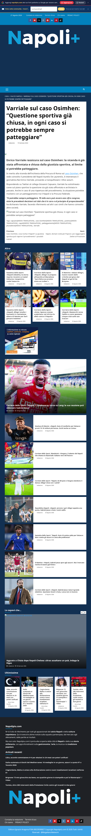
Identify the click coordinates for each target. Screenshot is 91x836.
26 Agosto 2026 (21, 284)
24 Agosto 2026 (49, 458)
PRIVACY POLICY (73, 15)
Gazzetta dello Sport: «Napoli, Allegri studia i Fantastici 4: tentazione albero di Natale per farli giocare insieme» (16, 314)
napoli (21, 223)
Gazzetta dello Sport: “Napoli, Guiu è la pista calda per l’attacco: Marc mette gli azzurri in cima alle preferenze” (59, 536)
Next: (65, 234)
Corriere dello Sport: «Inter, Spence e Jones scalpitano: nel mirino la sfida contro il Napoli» (44, 313)
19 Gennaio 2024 (23, 143)
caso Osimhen (71, 173)
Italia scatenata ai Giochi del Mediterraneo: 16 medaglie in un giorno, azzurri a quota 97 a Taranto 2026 (29, 697)
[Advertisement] (45, 69)
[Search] (83, 89)
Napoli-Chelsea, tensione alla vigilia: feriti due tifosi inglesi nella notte (41, 663)
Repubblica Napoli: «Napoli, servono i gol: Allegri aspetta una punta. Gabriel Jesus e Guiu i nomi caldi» (58, 509)
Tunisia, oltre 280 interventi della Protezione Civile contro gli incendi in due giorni (78, 695)
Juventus (68, 221)
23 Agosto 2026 (49, 485)
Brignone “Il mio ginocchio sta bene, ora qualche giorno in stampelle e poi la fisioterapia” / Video (62, 696)
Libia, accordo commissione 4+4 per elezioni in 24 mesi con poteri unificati (12, 694)
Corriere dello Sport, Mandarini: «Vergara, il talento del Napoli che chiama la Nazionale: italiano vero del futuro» (59, 454)
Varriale (37, 226)
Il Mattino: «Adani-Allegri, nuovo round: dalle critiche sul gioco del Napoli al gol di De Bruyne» (73, 276)
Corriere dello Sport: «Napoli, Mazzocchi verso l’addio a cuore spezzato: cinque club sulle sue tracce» (72, 314)
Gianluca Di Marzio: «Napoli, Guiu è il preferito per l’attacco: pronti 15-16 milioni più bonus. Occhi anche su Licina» (58, 427)
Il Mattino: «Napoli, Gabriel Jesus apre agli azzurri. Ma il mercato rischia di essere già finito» (59, 564)
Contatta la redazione (34, 15)
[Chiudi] (88, 2)
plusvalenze (10, 226)
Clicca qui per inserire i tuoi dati (75, 9)
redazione (11, 143)
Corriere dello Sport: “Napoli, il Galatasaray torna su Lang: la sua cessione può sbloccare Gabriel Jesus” (45, 406)
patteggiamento (48, 223)
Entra (61, 9)
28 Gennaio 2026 (21, 666)
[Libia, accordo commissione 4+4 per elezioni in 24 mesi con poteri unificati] (12, 682)
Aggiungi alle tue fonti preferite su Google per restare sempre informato (36, 2)
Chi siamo (61, 15)
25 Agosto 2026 (76, 284)
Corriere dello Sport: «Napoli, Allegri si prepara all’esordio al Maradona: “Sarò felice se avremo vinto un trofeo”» (45, 276)
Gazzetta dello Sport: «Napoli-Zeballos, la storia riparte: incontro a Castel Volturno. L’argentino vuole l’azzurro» (17, 276)
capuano (14, 221)
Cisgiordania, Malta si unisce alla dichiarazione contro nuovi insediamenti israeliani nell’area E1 (45, 696)
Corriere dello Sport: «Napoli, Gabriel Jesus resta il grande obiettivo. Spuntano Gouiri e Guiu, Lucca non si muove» (57, 591)
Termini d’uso (50, 15)
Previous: (25, 235)
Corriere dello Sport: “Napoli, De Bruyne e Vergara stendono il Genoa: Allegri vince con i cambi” (58, 482)
